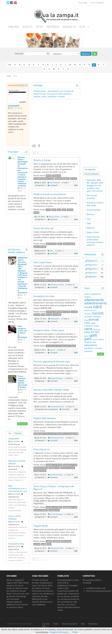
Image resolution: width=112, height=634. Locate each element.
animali (94, 319)
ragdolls (56, 541)
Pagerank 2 (92, 272)
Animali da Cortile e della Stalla (95, 204)
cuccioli (74, 312)
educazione (90, 345)
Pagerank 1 (92, 276)
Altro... (83, 26)
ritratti (48, 176)
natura (100, 339)
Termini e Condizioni (69, 623)
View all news (22, 424)
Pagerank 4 (92, 264)
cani (59, 210)
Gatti (89, 223)
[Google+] (15, 3)
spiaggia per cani (70, 465)
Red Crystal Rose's (42, 262)
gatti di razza (51, 244)
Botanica (90, 214)
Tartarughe (98, 348)
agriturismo (96, 293)
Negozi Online (54, 216)
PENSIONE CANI (90, 342)
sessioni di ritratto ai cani (44, 178)
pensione (88, 347)
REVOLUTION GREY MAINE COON (51, 389)
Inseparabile (14, 105)
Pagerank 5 (92, 260)
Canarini (87, 314)
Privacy (56, 623)
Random (18, 433)
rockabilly (57, 314)
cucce (95, 339)
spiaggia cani (54, 468)
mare (87, 322)
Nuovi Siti (27, 26)
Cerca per (19, 53)
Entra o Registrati (97, 2)
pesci (86, 336)
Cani (89, 218)
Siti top (39, 26)
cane (48, 210)
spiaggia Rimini (40, 470)
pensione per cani (90, 310)
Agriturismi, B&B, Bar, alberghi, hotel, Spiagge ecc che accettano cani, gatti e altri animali (95, 185)
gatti (64, 210)
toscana (87, 294)
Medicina (91, 227)
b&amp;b (96, 329)
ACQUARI (88, 316)
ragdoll (49, 541)
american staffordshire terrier (58, 312)
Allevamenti (55, 318)
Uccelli (88, 307)
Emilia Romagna (57, 378)
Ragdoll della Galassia (44, 418)
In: (48, 53)
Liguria (52, 350)
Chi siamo (46, 623)
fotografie (56, 176)
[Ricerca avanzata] (94, 54)
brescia (73, 178)
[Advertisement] (56, 121)
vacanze (96, 316)
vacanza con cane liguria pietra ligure (60, 346)
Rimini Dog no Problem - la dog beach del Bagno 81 (53, 488)
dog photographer (62, 178)
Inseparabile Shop (16, 543)
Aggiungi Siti (69, 26)
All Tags (100, 354)
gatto (54, 210)
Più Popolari (52, 26)
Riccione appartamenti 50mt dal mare (51, 361)
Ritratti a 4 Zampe (42, 160)
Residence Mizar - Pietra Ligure (48, 330)
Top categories (90, 169)
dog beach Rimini (40, 468)
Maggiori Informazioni (59, 632)
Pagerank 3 (92, 268)
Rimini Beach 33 (41, 449)
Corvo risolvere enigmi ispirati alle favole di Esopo (22, 381)
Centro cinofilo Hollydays (14, 517)
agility (93, 323)
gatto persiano (69, 244)
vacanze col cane (67, 468)
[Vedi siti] (75, 185)
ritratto (70, 210)
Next (109, 40)
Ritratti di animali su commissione (49, 194)
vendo (49, 314)
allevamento (66, 541)
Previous (2, 40)
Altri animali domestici (92, 196)
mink (49, 544)
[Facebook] (11, 3)
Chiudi (74, 632)
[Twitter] (8, 3)
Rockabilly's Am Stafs (43, 296)
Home (9, 76)
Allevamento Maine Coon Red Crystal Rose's (51, 280)
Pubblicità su (93, 623)
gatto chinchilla (40, 246)
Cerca (87, 53)
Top (9, 433)
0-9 (9, 64)
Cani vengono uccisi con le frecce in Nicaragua (22, 331)
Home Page (82, 2)
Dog (85, 320)
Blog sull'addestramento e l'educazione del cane (17, 488)
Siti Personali (55, 182)
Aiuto (83, 623)
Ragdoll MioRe (40, 525)
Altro (51, 250)
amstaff (37, 314)
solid (43, 544)
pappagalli (88, 351)
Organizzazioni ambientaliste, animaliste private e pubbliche (95, 240)
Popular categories (92, 174)
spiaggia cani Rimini (54, 465)
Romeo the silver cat (43, 228)
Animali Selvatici (94, 209)
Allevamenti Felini (57, 284)
